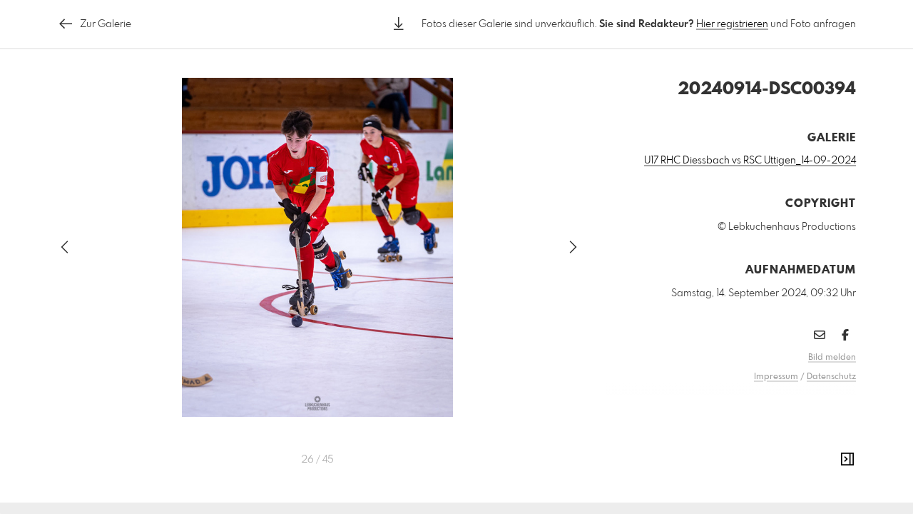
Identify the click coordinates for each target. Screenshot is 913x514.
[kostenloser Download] (398, 24)
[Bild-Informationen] (847, 459)
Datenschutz (831, 377)
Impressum (776, 377)
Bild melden (832, 357)
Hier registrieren (732, 24)
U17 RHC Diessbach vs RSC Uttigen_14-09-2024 (750, 161)
